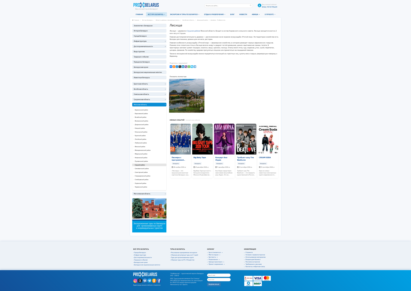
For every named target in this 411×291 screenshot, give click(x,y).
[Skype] (192, 66)
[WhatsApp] (189, 66)
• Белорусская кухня (140, 262)
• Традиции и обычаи (140, 260)
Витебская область (188, 20)
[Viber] (186, 66)
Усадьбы (182, 109)
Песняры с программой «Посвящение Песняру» (178, 158)
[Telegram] (195, 66)
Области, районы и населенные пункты (167, 20)
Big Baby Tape (199, 157)
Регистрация (272, 7)
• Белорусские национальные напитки (146, 265)
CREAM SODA (265, 157)
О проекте (269, 14)
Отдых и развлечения (214, 14)
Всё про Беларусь (155, 14)
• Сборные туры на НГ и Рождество (182, 260)
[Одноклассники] (174, 66)
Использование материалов (256, 257)
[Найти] (251, 5)
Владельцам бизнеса (253, 259)
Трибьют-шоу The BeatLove (245, 158)
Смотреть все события (193, 120)
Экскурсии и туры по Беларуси (184, 14)
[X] (180, 66)
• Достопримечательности (142, 257)
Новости (243, 14)
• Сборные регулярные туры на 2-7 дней (184, 255)
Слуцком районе (193, 31)
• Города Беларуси (139, 252)
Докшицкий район (202, 20)
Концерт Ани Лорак (221, 158)
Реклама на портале (253, 262)
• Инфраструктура (139, 255)
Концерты (176, 163)
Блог (232, 14)
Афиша (255, 14)
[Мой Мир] (177, 66)
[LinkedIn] (183, 66)
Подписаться (213, 284)
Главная (139, 14)
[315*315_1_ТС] (149, 215)
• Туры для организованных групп (182, 257)
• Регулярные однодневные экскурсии (183, 252)
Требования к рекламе (254, 264)
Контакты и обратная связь (255, 266)
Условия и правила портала (255, 255)
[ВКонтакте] (171, 66)
